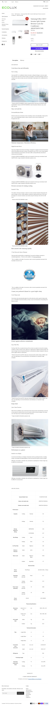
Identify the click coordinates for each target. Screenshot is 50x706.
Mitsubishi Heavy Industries (5, 25)
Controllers (4, 32)
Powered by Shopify (18, 703)
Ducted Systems (5, 29)
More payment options (39, 50)
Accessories (4, 35)
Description (15, 60)
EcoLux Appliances (11, 703)
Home (3, 13)
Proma (3, 22)
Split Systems (6, 16)
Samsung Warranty (37, 256)
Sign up (16, 1)
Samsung (3, 18)
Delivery (3, 38)
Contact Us (4, 41)
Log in (12, 1)
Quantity (32, 38)
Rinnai (3, 20)
